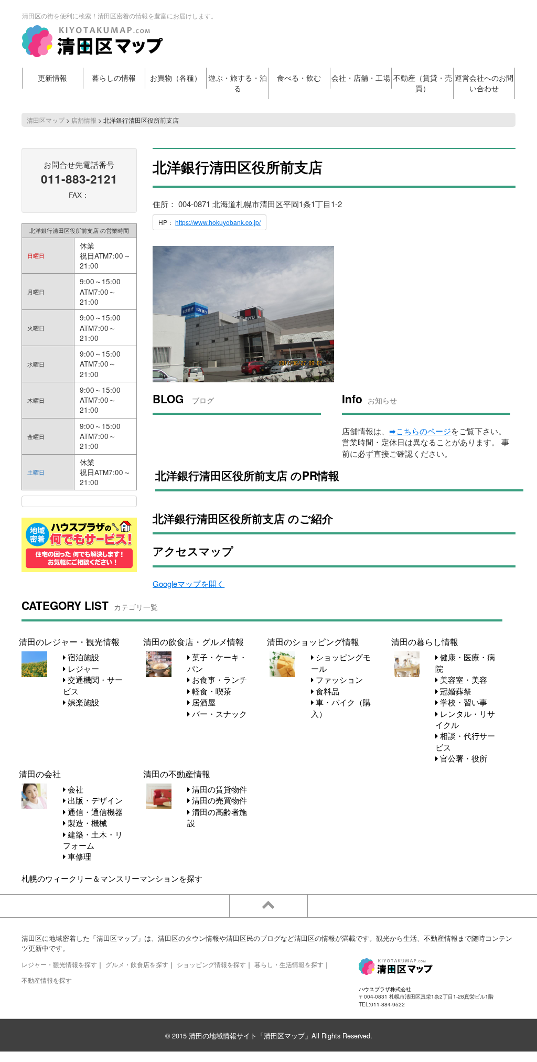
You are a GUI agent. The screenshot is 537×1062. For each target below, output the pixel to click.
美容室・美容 (462, 679)
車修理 (78, 856)
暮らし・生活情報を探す (289, 964)
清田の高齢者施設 (217, 817)
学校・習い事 (462, 701)
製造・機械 (86, 822)
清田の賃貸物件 (218, 789)
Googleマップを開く (188, 583)
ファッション (338, 679)
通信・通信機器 (94, 811)
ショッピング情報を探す (211, 964)
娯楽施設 (82, 701)
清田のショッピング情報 (313, 641)
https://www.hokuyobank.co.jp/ (218, 222)
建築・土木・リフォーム (93, 840)
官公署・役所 (462, 758)
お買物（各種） (175, 78)
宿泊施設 (82, 656)
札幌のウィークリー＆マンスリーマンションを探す (112, 878)
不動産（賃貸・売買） (422, 83)
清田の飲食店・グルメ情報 (193, 641)
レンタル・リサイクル (465, 719)
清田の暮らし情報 (424, 641)
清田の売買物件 (218, 800)
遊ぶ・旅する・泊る (237, 83)
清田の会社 (40, 773)
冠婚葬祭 (454, 690)
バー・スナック (218, 713)
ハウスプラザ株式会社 (385, 989)
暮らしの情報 (114, 78)
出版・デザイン (94, 800)
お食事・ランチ (218, 679)
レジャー (82, 668)
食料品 (326, 690)
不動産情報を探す (47, 979)
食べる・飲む (299, 78)
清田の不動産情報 (176, 773)
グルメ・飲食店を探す (136, 964)
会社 (74, 789)
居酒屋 (203, 701)
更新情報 (52, 78)
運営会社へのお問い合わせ (484, 83)
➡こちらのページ (420, 430)
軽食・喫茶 (210, 690)
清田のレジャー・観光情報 (69, 641)
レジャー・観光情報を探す (59, 964)
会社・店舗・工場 (360, 78)
